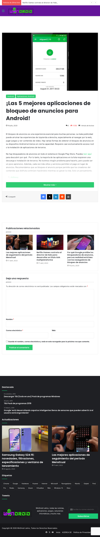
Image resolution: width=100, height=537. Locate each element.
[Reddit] (62, 196)
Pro (4, 488)
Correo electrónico (14, 330)
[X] (49, 196)
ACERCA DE (67, 532)
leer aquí (87, 154)
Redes (12, 488)
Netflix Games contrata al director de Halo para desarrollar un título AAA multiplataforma (58, 3)
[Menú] (3, 12)
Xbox (68, 488)
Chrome (6, 484)
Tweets (6, 495)
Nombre (10, 319)
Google (15, 484)
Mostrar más (49, 185)
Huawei (35, 484)
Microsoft (54, 484)
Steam (30, 488)
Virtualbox (40, 488)
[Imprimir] (68, 196)
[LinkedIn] (55, 196)
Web (53, 330)
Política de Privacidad (81, 532)
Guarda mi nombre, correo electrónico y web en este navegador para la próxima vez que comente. (49, 341)
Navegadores (66, 484)
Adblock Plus (17, 181)
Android (10, 96)
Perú (94, 484)
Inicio (58, 532)
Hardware (25, 484)
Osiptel (86, 484)
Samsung (21, 488)
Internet (44, 484)
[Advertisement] (50, 22)
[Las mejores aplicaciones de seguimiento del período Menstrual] (19, 242)
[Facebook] (43, 196)
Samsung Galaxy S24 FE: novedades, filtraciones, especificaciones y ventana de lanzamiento (22, 460)
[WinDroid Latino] (20, 10)
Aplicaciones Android (25, 96)
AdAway (14, 177)
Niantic (77, 484)
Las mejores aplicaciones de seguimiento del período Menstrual (19, 255)
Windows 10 (58, 488)
